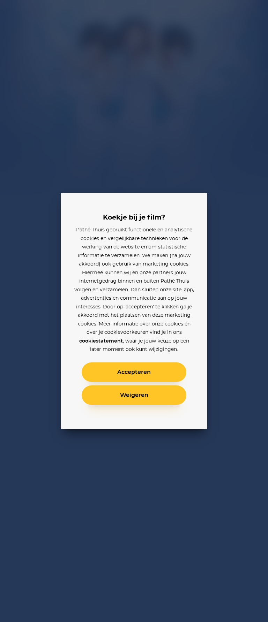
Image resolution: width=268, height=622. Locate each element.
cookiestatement (101, 341)
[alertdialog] (134, 311)
